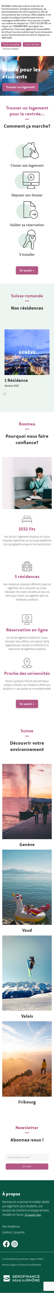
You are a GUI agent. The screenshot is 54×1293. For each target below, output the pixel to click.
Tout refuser (32, 44)
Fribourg (27, 1102)
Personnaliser (11, 48)
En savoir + (27, 270)
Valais (27, 1016)
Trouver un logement (20, 87)
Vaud (27, 930)
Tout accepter (11, 44)
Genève (27, 844)
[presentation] (3, 393)
